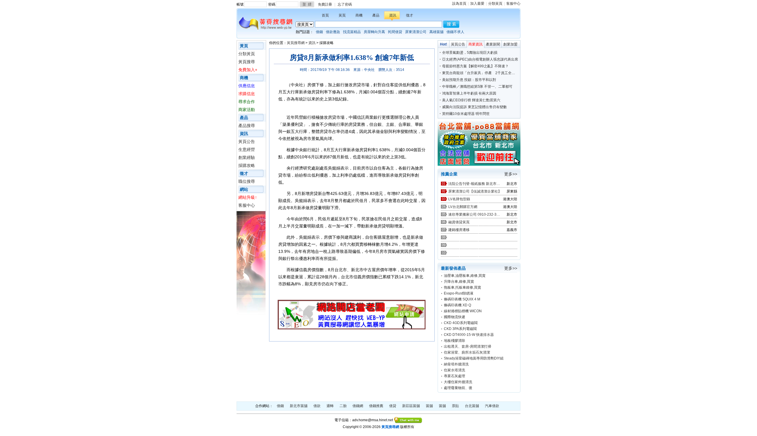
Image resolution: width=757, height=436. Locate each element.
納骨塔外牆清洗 (456, 364)
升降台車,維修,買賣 (459, 281)
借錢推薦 (376, 406)
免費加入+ (247, 69)
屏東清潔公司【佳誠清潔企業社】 (475, 191)
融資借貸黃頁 (459, 222)
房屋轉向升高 (374, 32)
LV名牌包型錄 (459, 199)
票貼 (455, 406)
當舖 (429, 406)
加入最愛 (477, 3)
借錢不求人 (455, 32)
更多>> (510, 174)
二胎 (343, 406)
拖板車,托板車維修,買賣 (462, 287)
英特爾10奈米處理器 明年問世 (466, 114)
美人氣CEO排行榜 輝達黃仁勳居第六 (471, 100)
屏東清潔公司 (415, 32)
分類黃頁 (495, 3)
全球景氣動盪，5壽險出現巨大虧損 (469, 53)
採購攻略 (246, 165)
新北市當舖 (299, 406)
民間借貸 (395, 32)
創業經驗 (246, 157)
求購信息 (246, 93)
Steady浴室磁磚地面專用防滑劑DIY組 (474, 358)
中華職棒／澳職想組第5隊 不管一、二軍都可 (477, 86)
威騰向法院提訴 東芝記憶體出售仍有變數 (474, 107)
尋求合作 (246, 101)
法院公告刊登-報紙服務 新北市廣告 (475, 184)
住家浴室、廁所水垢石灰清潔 (467, 352)
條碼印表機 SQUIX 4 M (462, 299)
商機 (359, 15)
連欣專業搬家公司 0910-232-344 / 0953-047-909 (475, 214)
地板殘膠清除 (454, 341)
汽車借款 (492, 406)
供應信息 (246, 85)
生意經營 (246, 149)
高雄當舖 (436, 32)
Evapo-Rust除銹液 (458, 293)
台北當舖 (472, 406)
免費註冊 (325, 4)
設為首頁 (459, 3)
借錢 (319, 32)
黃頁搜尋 (246, 61)
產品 (375, 15)
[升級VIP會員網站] (352, 328)
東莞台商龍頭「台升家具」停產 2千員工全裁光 (480, 73)
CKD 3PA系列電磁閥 (460, 329)
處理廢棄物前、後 (458, 388)
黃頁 (342, 15)
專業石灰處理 (454, 376)
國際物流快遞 (454, 317)
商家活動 (246, 109)
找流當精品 (352, 32)
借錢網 (357, 406)
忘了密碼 (345, 4)
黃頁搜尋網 (296, 43)
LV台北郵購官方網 (462, 207)
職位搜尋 (246, 181)
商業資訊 (475, 44)
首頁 (325, 15)
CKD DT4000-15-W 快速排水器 (469, 335)
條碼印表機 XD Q (457, 305)
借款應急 (333, 32)
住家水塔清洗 (454, 370)
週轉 (330, 406)
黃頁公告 (246, 141)
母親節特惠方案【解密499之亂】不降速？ (475, 66)
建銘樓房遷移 (459, 230)
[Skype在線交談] (408, 420)
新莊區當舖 (411, 406)
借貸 (392, 406)
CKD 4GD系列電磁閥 (461, 323)
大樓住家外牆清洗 (458, 382)
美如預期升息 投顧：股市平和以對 (469, 80)
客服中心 (513, 3)
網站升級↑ (247, 197)
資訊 (392, 15)
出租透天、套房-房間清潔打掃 (467, 346)
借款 (317, 406)
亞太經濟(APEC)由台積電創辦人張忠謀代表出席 (480, 59)
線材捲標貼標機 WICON (463, 311)
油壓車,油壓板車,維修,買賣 (465, 276)
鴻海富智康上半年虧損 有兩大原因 (469, 93)
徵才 (409, 15)
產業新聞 (493, 44)
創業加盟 (510, 44)
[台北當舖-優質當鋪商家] (479, 164)
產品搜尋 (246, 125)
